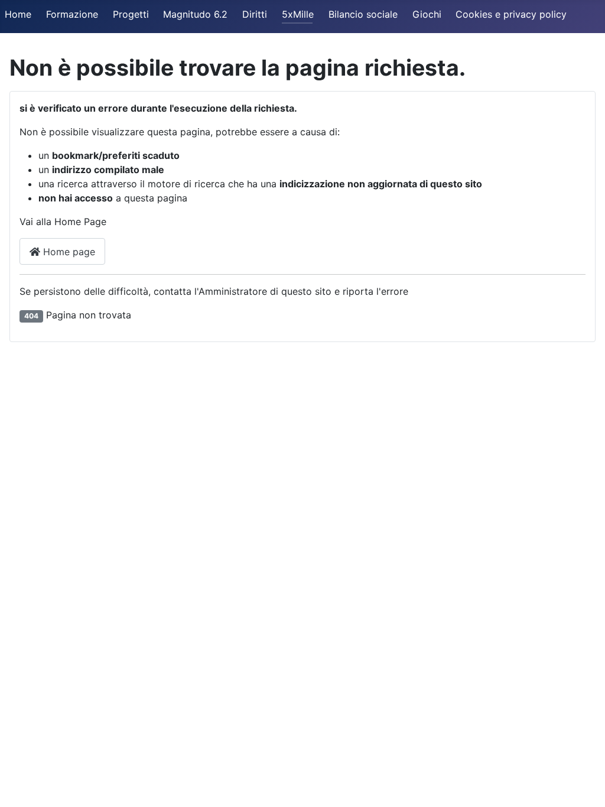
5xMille (298, 14)
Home (18, 14)
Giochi (426, 14)
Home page (67, 252)
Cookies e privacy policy (511, 14)
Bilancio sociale (363, 14)
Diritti (254, 14)
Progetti (131, 14)
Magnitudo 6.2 (195, 14)
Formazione (72, 14)
